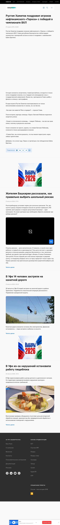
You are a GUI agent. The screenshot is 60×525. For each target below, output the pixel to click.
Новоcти (8, 2)
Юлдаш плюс (36, 2)
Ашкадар (44, 2)
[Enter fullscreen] (58, 522)
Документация (10, 464)
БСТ (14, 2)
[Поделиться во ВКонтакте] (20, 150)
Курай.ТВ (33, 472)
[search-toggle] (47, 7)
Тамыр (51, 2)
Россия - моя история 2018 (39, 489)
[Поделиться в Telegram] (26, 150)
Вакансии (9, 452)
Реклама (8, 468)
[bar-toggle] (51, 7)
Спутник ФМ (20, 2)
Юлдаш (28, 2)
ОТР (32, 476)
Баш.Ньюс (9, 444)
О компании (10, 448)
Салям (57, 2)
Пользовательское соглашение (16, 460)
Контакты (9, 456)
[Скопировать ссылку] (29, 150)
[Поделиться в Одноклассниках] (23, 150)
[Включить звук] (51, 241)
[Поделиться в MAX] (16, 150)
